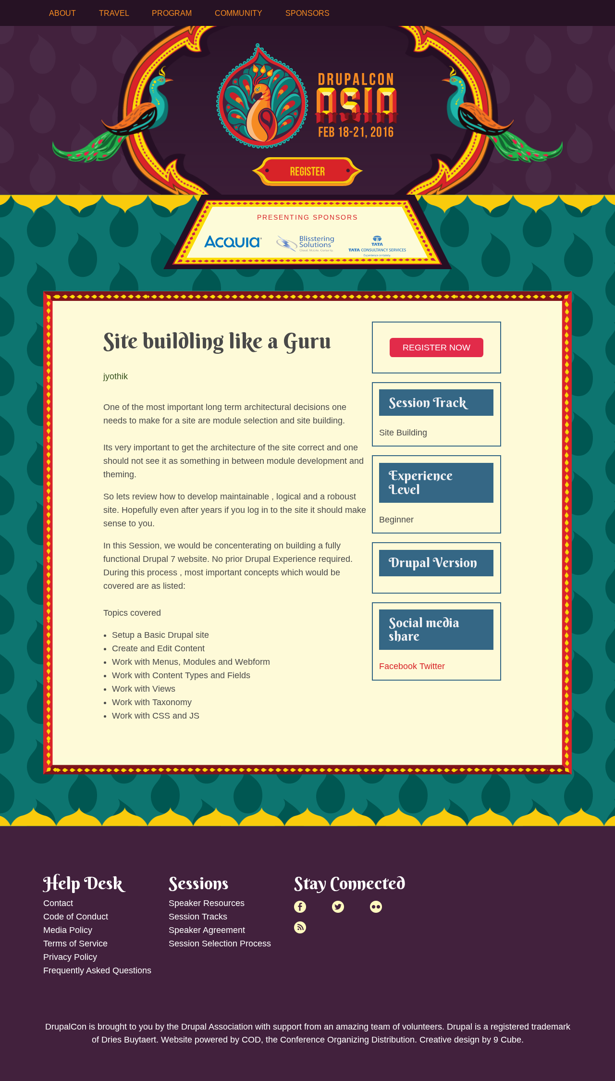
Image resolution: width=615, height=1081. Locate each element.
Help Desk (82, 883)
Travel (114, 13)
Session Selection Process (220, 943)
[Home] (307, 89)
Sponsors (307, 13)
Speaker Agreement (207, 930)
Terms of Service (75, 943)
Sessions (199, 883)
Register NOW (436, 347)
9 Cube (507, 1039)
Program (172, 13)
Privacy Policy (70, 957)
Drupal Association (217, 1026)
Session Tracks (198, 916)
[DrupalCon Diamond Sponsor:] (233, 244)
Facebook (398, 666)
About (62, 13)
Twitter (432, 666)
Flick (376, 907)
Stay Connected (350, 883)
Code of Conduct (75, 916)
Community (238, 13)
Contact (58, 903)
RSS (300, 927)
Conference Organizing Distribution (347, 1039)
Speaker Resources (207, 903)
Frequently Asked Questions (97, 970)
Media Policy (67, 930)
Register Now (307, 171)
